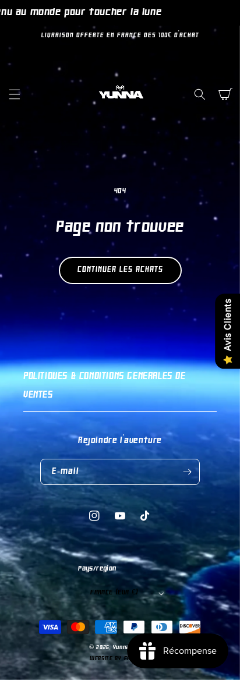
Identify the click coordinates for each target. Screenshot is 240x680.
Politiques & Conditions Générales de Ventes (104, 386)
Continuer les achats (120, 270)
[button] (14, 94)
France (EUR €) (114, 593)
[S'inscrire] (187, 472)
